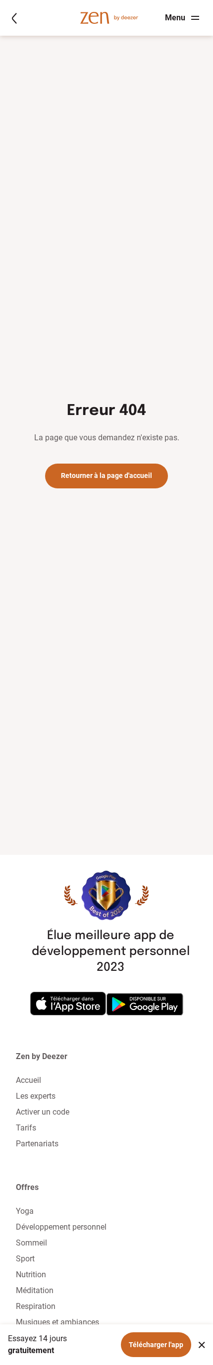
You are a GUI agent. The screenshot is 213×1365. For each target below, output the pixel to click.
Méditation (34, 1290)
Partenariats (37, 1143)
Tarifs (26, 1127)
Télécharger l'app (156, 1345)
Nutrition (31, 1274)
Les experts (35, 1096)
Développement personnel (61, 1227)
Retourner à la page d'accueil (106, 475)
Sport (25, 1258)
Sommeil (31, 1242)
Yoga (25, 1211)
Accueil (28, 1080)
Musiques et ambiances (57, 1322)
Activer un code (42, 1112)
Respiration (35, 1306)
